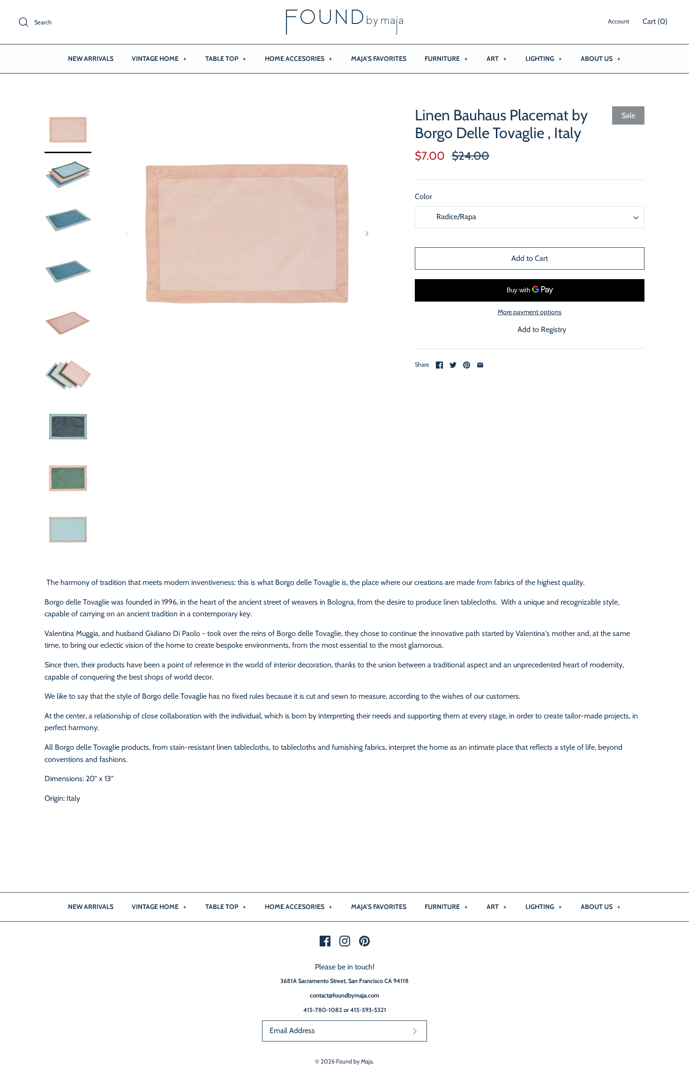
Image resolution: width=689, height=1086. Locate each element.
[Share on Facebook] (439, 365)
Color (423, 196)
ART (496, 58)
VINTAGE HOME (159, 58)
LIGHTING (543, 58)
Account (618, 21)
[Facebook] (325, 941)
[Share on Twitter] (453, 365)
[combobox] (529, 217)
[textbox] (455, 217)
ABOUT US (600, 58)
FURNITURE (446, 58)
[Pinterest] (364, 941)
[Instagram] (344, 941)
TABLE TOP (225, 58)
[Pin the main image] (466, 365)
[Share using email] (480, 365)
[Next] (366, 233)
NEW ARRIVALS (90, 58)
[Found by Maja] (344, 15)
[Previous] (127, 233)
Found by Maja (354, 1061)
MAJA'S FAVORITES (378, 58)
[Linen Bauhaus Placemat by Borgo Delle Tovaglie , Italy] (68, 129)
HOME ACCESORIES (298, 58)
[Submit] (415, 1031)
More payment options (530, 312)
